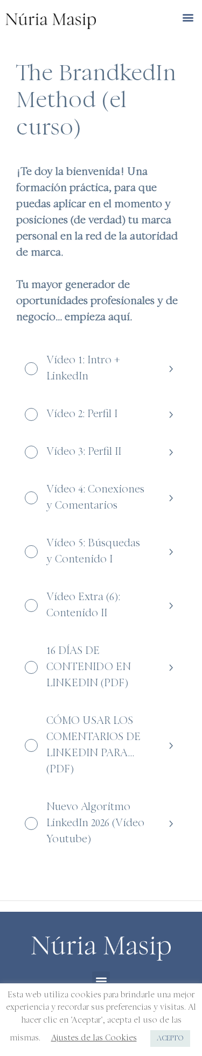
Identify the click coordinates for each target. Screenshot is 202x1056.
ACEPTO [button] (170, 1038)
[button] (188, 17)
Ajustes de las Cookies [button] (94, 1038)
